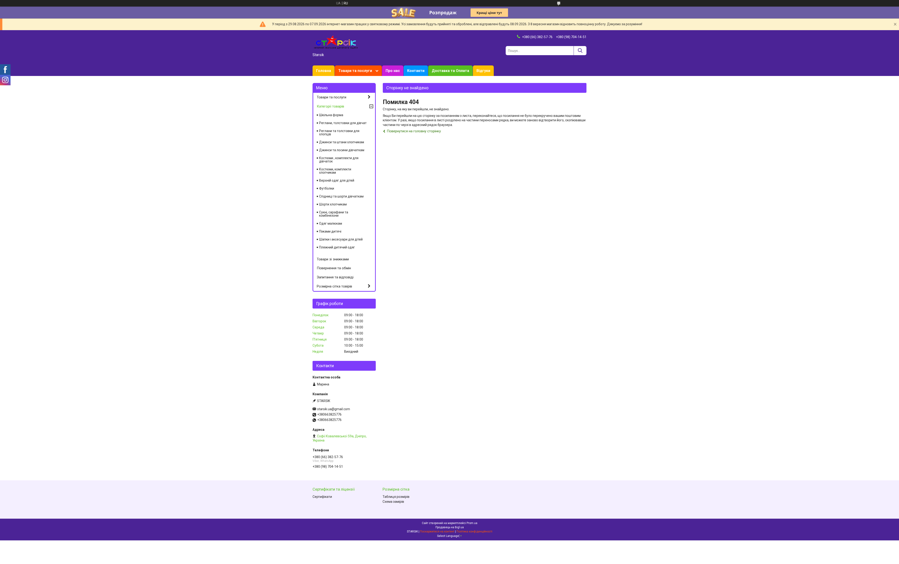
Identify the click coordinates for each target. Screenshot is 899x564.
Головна (323, 70)
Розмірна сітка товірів (334, 286)
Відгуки (483, 70)
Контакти (415, 70)
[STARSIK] (336, 41)
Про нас (393, 70)
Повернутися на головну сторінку (414, 131)
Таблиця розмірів (396, 497)
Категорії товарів (330, 106)
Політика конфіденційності (474, 531)
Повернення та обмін (334, 268)
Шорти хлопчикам (333, 204)
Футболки (326, 188)
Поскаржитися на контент (437, 531)
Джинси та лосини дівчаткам (341, 150)
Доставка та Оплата (450, 70)
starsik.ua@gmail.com (333, 409)
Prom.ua (472, 523)
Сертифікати (322, 497)
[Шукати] (580, 50)
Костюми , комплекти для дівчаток (338, 159)
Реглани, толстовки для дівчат (343, 123)
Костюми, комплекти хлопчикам (335, 170)
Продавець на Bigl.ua (449, 527)
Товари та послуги (355, 70)
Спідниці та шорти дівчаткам (341, 196)
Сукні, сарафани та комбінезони (333, 213)
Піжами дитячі (330, 231)
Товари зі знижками (333, 259)
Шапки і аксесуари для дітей (341, 239)
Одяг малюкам (330, 223)
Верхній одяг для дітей (336, 180)
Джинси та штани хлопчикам (341, 142)
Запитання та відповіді (335, 277)
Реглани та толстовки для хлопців (339, 132)
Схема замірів (393, 501)
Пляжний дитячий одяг (337, 247)
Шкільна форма (331, 115)
